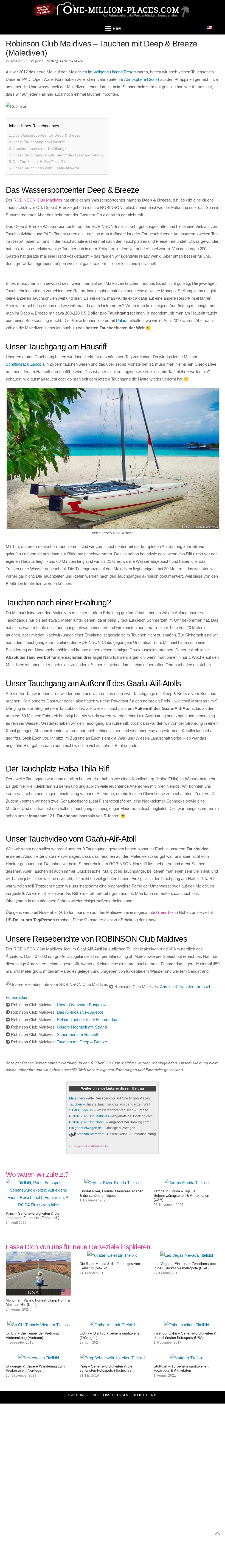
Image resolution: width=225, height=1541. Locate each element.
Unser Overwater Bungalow (81, 1004)
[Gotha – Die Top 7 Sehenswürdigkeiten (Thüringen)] (112, 1324)
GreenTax (165, 912)
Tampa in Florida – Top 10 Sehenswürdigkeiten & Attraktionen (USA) (181, 1195)
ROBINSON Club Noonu (87, 1122)
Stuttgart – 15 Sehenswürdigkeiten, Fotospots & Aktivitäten (181, 1368)
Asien (63, 61)
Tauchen (75, 1104)
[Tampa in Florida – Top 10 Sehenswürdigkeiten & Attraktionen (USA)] (187, 1182)
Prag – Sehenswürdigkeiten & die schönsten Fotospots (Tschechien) (107, 1368)
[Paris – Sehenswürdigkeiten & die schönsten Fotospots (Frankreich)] (39, 1205)
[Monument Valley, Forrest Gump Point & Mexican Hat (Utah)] (39, 1291)
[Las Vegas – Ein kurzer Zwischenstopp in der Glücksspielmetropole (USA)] (186, 1255)
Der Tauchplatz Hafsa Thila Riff (39, 161)
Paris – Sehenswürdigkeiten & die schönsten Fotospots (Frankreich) (32, 1215)
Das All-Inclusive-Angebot (80, 1012)
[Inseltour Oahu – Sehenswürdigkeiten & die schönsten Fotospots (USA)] (186, 1324)
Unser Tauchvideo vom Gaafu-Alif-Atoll (46, 168)
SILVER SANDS (81, 1110)
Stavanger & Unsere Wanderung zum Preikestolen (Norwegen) (35, 1368)
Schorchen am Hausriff (77, 1034)
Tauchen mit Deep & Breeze (82, 1042)
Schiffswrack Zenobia (25, 364)
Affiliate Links (145, 1395)
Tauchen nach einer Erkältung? (40, 148)
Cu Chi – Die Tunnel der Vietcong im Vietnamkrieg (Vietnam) (35, 1335)
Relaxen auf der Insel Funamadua (87, 1019)
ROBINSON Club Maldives (37, 200)
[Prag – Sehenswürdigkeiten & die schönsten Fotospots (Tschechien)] (112, 1357)
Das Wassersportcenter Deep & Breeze (47, 135)
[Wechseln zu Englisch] (209, 27)
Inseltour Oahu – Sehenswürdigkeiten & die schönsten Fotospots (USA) (185, 1335)
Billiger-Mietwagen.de (85, 1128)
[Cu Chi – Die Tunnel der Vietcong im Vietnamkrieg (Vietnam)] (38, 1324)
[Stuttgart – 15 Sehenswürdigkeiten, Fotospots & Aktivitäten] (186, 1357)
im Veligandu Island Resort (112, 72)
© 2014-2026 (76, 1395)
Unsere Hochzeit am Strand (82, 1027)
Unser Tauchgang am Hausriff (38, 142)
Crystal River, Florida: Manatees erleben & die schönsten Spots (111, 1193)
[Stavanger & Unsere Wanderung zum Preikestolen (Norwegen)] (38, 1357)
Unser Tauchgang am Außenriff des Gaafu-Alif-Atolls (58, 155)
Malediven (76, 61)
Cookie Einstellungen (109, 1395)
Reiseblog (51, 61)
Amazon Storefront (90, 1134)
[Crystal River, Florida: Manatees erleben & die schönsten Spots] (112, 1182)
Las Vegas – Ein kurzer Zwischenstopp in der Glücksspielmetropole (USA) (185, 1266)
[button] (112, 29)
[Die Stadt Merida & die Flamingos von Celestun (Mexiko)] (112, 1255)
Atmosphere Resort (141, 79)
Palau (121, 320)
